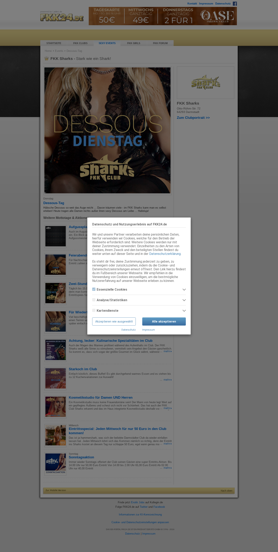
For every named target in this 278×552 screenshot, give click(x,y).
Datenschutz (128, 329)
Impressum (148, 329)
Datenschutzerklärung (165, 254)
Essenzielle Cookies (112, 289)
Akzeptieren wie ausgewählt (114, 321)
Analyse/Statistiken (112, 300)
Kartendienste (107, 311)
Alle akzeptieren (164, 321)
